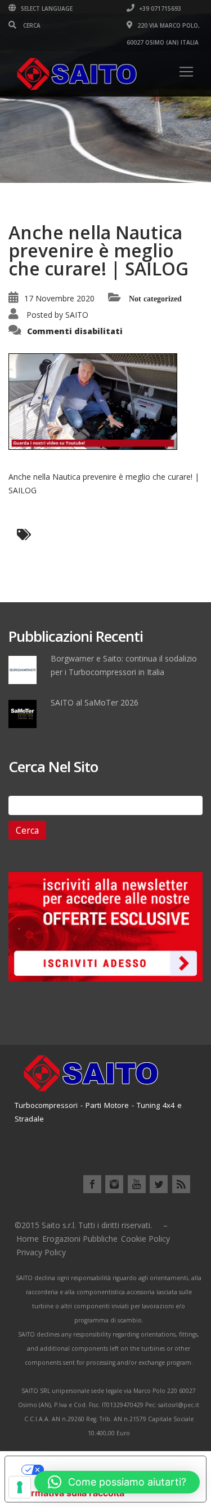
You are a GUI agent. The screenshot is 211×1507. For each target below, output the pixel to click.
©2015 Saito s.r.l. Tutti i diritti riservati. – (91, 1225)
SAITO (76, 314)
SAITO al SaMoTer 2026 (94, 702)
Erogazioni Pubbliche (80, 1238)
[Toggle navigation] (186, 71)
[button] (117, 1482)
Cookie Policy (145, 1238)
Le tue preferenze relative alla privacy (117, 1470)
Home (27, 1238)
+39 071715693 (159, 8)
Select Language (46, 8)
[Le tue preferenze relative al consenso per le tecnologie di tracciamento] (19, 1487)
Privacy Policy (41, 1252)
